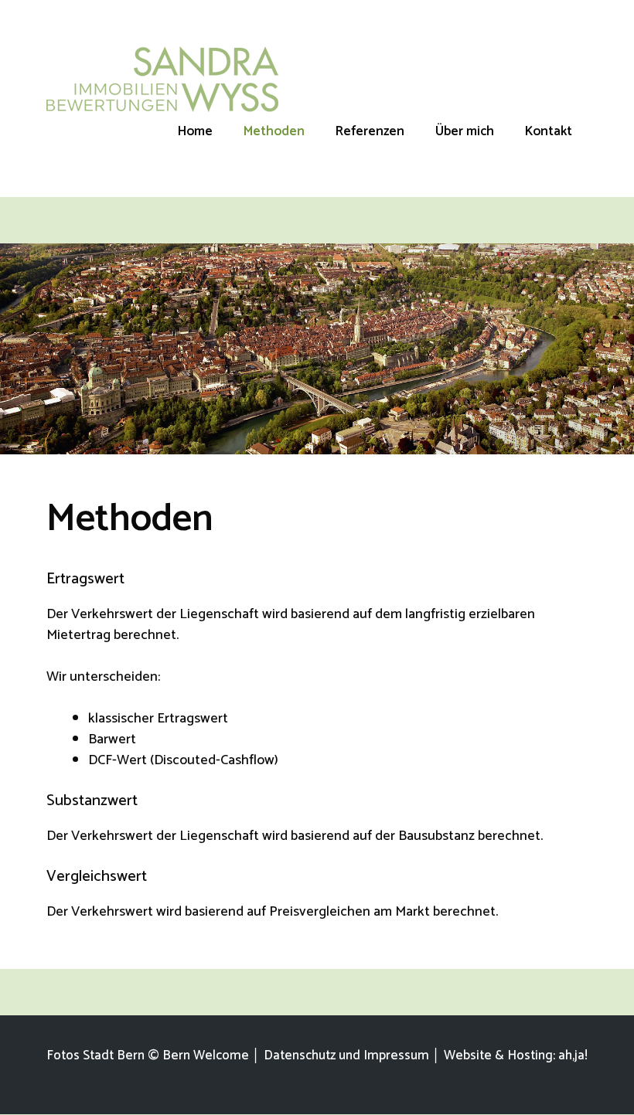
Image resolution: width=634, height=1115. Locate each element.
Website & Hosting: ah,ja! (516, 1055)
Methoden (274, 131)
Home (195, 131)
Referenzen (370, 131)
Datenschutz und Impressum (346, 1055)
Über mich (464, 131)
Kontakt (548, 131)
